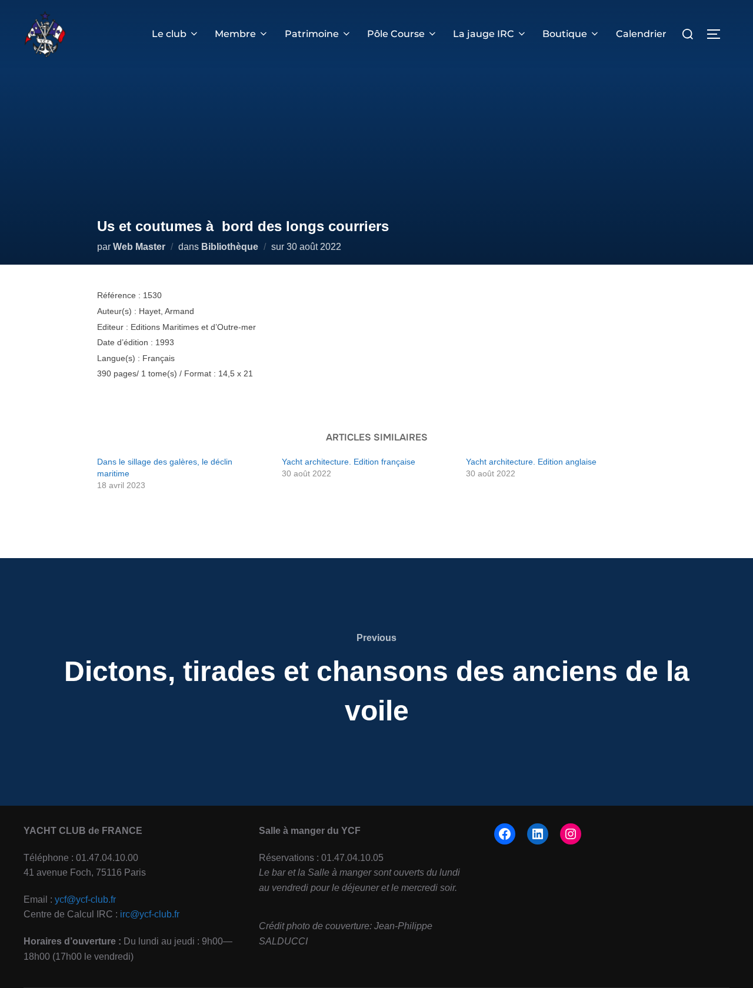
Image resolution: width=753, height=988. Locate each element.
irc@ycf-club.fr (149, 914)
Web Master (139, 247)
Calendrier (641, 33)
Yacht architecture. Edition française (348, 461)
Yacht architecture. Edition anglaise (531, 461)
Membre (235, 33)
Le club (169, 33)
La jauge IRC (483, 33)
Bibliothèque (229, 247)
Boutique (564, 33)
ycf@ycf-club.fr (85, 899)
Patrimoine (312, 33)
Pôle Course (396, 33)
